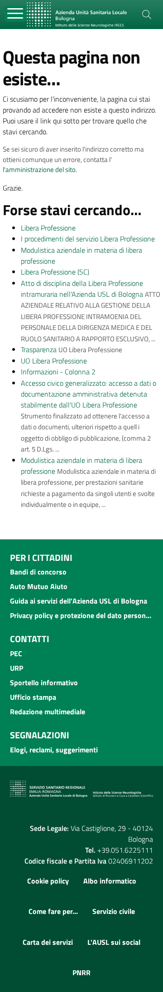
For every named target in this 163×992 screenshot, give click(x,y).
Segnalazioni (39, 735)
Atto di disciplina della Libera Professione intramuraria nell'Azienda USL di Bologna (82, 289)
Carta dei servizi (48, 942)
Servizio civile (113, 911)
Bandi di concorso (38, 571)
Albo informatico (109, 880)
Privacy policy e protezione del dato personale (81, 615)
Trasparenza (39, 349)
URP (16, 668)
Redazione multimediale (47, 711)
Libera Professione (48, 227)
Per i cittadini (41, 557)
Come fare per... (53, 911)
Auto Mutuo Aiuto (38, 586)
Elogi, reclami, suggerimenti (54, 749)
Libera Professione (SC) (55, 271)
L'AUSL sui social (113, 942)
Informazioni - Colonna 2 (58, 371)
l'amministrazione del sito (39, 169)
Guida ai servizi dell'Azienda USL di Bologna (78, 600)
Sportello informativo (44, 682)
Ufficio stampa (33, 697)
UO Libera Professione (54, 360)
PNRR (81, 972)
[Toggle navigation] (15, 14)
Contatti (29, 639)
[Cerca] (146, 14)
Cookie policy (48, 880)
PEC (16, 653)
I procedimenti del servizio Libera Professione (88, 238)
